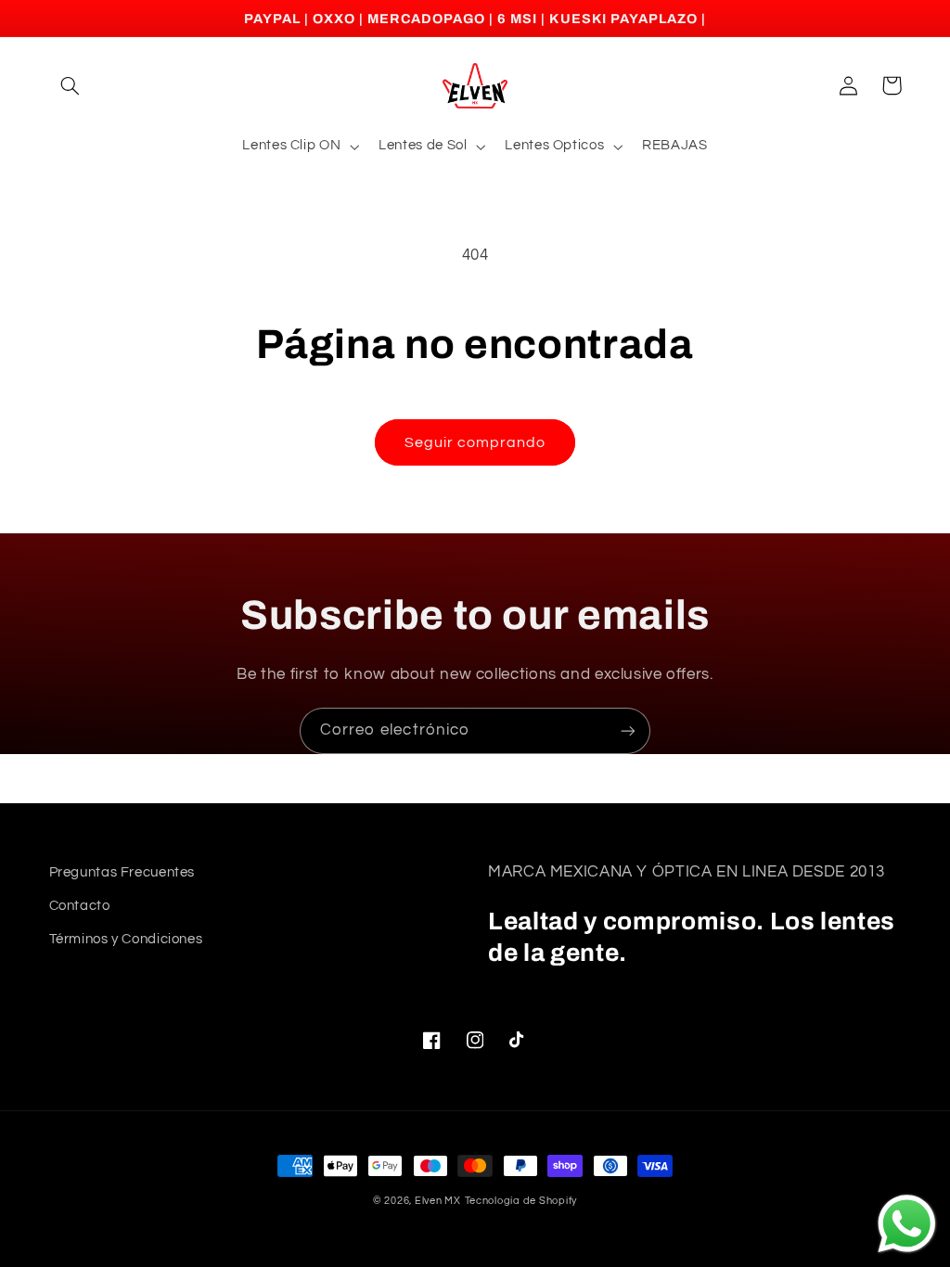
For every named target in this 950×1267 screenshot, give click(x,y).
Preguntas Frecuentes (122, 872)
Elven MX (438, 1201)
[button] (70, 85)
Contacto (79, 906)
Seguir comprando (475, 442)
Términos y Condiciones (126, 939)
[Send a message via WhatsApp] (907, 1224)
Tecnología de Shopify (521, 1201)
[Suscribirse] (628, 730)
